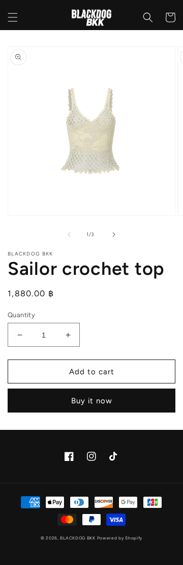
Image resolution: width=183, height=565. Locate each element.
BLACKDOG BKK (77, 538)
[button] (13, 17)
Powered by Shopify (120, 538)
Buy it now (91, 400)
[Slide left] (69, 234)
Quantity (21, 315)
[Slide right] (114, 234)
